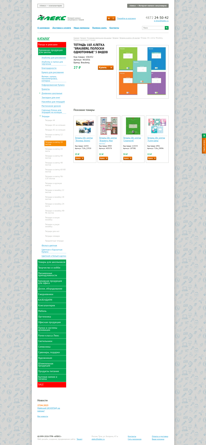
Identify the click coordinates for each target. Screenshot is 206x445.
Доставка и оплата (61, 28)
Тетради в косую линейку (52, 219)
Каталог (43, 39)
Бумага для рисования (53, 73)
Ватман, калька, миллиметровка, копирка (50, 79)
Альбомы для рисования (54, 58)
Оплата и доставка (160, 436)
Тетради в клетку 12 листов (54, 136)
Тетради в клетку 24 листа (54, 150)
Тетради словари (52, 236)
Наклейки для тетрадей (53, 102)
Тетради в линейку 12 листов (54, 191)
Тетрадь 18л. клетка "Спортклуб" (132, 139)
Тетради (45, 117)
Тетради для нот (52, 231)
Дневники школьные (52, 94)
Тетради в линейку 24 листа (54, 205)
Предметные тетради (54, 241)
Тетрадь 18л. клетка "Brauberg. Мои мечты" (108, 141)
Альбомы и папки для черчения (52, 63)
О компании (43, 28)
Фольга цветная (49, 246)
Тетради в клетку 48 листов (54, 164)
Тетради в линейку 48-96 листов (55, 212)
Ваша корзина (158, 439)
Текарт (79, 439)
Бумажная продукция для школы (99, 38)
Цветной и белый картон (54, 256)
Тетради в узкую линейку (52, 226)
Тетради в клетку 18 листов (54, 143)
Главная (76, 38)
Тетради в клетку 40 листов (54, 157)
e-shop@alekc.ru (161, 21)
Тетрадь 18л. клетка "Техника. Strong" (84, 139)
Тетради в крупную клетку (53, 184)
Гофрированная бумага (53, 85)
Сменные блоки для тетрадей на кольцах (52, 111)
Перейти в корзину (126, 18)
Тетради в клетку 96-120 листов (54, 178)
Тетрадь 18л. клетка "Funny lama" (156, 139)
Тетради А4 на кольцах (55, 125)
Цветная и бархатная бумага (52, 251)
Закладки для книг (51, 98)
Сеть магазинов (134, 439)
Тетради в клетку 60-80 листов (55, 171)
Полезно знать (99, 28)
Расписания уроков (51, 106)
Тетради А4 (50, 120)
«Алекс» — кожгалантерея (51, 6)
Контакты (114, 28)
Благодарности (49, 68)
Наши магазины (81, 28)
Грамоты (46, 89)
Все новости (42, 416)
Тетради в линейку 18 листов (54, 198)
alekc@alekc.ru (98, 439)
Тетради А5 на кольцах (55, 130)
